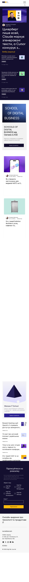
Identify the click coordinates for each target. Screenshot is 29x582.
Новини (3, 61)
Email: (6, 499)
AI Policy (4, 545)
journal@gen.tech (7, 531)
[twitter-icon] (6, 542)
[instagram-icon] (8, 542)
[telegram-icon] (3, 542)
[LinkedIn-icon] (13, 542)
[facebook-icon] (10, 542)
